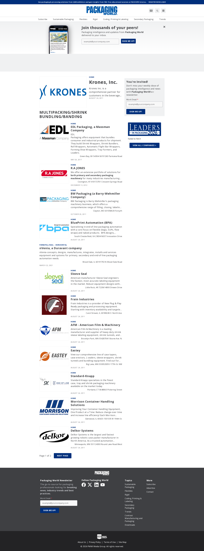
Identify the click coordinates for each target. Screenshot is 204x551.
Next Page (62, 455)
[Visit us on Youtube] (102, 484)
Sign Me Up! (128, 41)
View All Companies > (144, 145)
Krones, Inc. (103, 82)
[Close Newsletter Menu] (164, 26)
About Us (82, 542)
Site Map (122, 542)
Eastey (75, 350)
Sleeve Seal (79, 274)
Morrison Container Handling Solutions (92, 403)
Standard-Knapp (82, 376)
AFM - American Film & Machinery (95, 325)
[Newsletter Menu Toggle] (151, 10)
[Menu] (163, 10)
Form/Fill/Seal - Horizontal (53, 245)
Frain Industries (82, 299)
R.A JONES (78, 168)
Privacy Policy (95, 542)
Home (91, 77)
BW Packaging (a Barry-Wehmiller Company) (95, 195)
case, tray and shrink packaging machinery (93, 383)
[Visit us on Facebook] (84, 484)
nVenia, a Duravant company (60, 248)
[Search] (157, 10)
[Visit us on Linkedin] (96, 484)
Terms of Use (110, 542)
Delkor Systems (82, 430)
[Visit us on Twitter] (90, 484)
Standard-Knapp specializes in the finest (92, 380)
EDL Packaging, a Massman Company (90, 128)
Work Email (132, 99)
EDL (73, 134)
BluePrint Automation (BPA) (91, 222)
